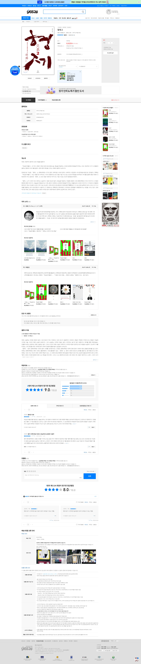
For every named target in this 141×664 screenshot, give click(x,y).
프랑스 (69, 76)
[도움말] (63, 46)
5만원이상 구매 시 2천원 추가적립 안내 (82, 48)
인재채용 (28, 641)
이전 (27, 410)
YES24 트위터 (106, 641)
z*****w (33, 416)
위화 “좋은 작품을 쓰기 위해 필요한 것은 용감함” (73, 229)
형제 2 (49, 302)
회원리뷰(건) (72, 35)
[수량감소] (107, 43)
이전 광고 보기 (117, 14)
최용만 (62, 32)
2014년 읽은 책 (106, 190)
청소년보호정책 (48, 641)
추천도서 (112, 18)
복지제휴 (70, 641)
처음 (25, 410)
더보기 (116, 107)
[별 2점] (27, 471)
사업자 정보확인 (66, 650)
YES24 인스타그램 (108, 641)
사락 (60, 18)
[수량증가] (113, 43)
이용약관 (33, 641)
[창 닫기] (80, 71)
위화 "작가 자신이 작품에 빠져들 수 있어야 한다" (38, 229)
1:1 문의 (55, 574)
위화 (58, 32)
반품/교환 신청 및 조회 (48, 574)
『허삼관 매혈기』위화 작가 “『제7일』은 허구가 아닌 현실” (40, 231)
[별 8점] (33, 471)
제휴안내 (65, 641)
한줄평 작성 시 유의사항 (95, 471)
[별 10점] (35, 471)
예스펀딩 (64, 18)
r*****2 (33, 436)
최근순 (85, 409)
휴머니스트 (68, 32)
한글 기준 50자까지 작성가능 (32, 475)
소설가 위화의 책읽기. (108, 176)
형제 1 (61, 302)
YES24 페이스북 (104, 641)
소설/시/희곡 (36, 21)
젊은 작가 (87, 18)
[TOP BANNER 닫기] (139, 2)
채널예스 (56, 18)
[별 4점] (29, 471)
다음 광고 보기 (119, 14)
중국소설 (45, 21)
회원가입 (102, 5)
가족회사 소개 (114, 641)
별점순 (94, 409)
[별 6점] (31, 471)
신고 (44, 416)
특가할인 (107, 18)
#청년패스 (24, 148)
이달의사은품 (101, 18)
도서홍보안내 (55, 641)
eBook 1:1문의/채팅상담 (112, 648)
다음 (31, 410)
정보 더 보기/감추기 (67, 35)
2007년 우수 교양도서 (37, 136)
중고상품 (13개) (62, 66)
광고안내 (61, 641)
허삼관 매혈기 (112, 144)
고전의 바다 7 (106, 161)
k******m (105, 173)
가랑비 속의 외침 (76, 302)
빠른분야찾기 (26, 18)
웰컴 (23, 21)
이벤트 (41, 18)
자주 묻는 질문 (107, 651)
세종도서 (29, 136)
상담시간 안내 (115, 651)
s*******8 (105, 188)
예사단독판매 (94, 18)
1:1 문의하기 (100, 651)
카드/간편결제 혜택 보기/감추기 (81, 54)
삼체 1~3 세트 (112, 137)
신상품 (37, 18)
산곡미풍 (38, 258)
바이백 (45, 18)
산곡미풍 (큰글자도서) (29, 258)
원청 (85, 258)
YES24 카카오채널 (102, 641)
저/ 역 (61, 32)
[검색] (83, 12)
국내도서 (28, 21)
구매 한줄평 (80, 502)
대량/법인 (117, 18)
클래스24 (69, 18)
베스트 (33, 18)
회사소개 (23, 641)
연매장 (110, 119)
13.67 (110, 128)
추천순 (89, 409)
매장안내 (50, 18)
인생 (110, 110)
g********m (105, 158)
